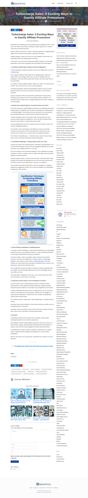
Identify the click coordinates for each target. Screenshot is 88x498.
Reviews (59, 396)
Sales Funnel (60, 401)
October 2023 (60, 188)
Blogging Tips (60, 245)
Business (59, 251)
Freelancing (59, 303)
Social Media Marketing (62, 412)
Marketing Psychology (62, 341)
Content (58, 265)
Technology (59, 421)
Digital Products (60, 294)
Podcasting (59, 383)
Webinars (59, 436)
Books (58, 247)
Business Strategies (61, 256)
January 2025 (60, 155)
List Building (60, 325)
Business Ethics (60, 254)
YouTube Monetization (62, 445)
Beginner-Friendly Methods (63, 238)
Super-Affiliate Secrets (62, 416)
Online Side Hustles (61, 372)
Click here (59, 99)
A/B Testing (59, 225)
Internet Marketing (61, 316)
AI (57, 231)
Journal (58, 318)
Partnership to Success (62, 374)
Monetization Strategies (62, 354)
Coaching (59, 260)
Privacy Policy (42, 487)
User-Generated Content (62, 430)
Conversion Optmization (62, 271)
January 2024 (60, 181)
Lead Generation (61, 320)
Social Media (60, 410)
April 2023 (59, 202)
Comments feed (60, 459)
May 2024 (59, 173)
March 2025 (59, 150)
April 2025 (59, 148)
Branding (59, 249)
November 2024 (60, 159)
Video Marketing (60, 434)
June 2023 (59, 197)
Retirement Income (61, 394)
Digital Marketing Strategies (63, 287)
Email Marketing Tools (62, 300)
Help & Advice (60, 309)
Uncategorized (60, 428)
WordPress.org (60, 461)
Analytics (59, 234)
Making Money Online (62, 327)
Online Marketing (55, 10)
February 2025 (60, 153)
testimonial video (39, 261)
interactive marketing (28, 373)
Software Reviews (61, 414)
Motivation (59, 356)
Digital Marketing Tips (62, 289)
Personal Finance (61, 381)
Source (14, 356)
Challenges (59, 258)
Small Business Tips (61, 407)
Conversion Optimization (63, 269)
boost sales (26, 369)
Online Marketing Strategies (63, 370)
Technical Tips (60, 419)
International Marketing (62, 314)
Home (53, 3)
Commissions (60, 263)
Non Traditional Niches (62, 361)
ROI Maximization (61, 399)
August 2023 (60, 193)
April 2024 (59, 175)
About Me (60, 3)
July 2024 (59, 168)
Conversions (60, 274)
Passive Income (60, 378)
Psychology (59, 392)
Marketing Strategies (41, 373)
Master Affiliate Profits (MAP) (63, 352)
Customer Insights (61, 280)
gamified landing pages (41, 371)
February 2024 (60, 179)
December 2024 (60, 157)
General (58, 305)
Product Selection (61, 390)
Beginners (59, 240)
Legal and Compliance (62, 323)
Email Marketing (60, 298)
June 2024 (59, 170)
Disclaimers (55, 487)
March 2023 (59, 204)
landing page (15, 72)
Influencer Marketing (61, 312)
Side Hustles (60, 405)
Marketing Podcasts (61, 338)
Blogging (59, 242)
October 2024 (60, 161)
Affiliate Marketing (33, 10)
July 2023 (59, 195)
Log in (58, 454)
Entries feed (59, 456)
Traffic (58, 423)
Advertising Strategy (61, 227)
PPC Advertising (61, 385)
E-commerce (60, 296)
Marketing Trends (61, 350)
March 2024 (59, 177)
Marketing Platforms (61, 336)
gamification (31, 371)
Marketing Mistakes (61, 334)
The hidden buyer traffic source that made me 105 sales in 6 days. (34, 346)
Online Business (61, 363)
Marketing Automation (62, 332)
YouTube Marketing (61, 443)
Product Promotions (61, 387)
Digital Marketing (44, 10)
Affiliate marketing (16, 369)
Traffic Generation (61, 425)
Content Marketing (61, 267)
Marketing (59, 329)
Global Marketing (61, 307)
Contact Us (69, 3)
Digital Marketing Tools (62, 292)
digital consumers (35, 369)
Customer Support (61, 283)
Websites (59, 439)
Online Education (61, 365)
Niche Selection (60, 358)
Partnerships (60, 376)
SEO (58, 403)
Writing (58, 441)
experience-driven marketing (18, 371)
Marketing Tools (60, 347)
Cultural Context (60, 278)
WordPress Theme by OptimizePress (44, 492)
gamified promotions (16, 373)
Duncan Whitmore (22, 379)
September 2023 (61, 190)
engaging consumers (47, 369)
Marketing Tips (60, 345)
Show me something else (32, 361)
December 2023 (60, 184)
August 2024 (60, 166)
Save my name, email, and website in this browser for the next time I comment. (31, 457)
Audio (58, 236)
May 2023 (59, 199)
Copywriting (59, 276)
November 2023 (60, 186)
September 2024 (61, 164)
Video (58, 432)
